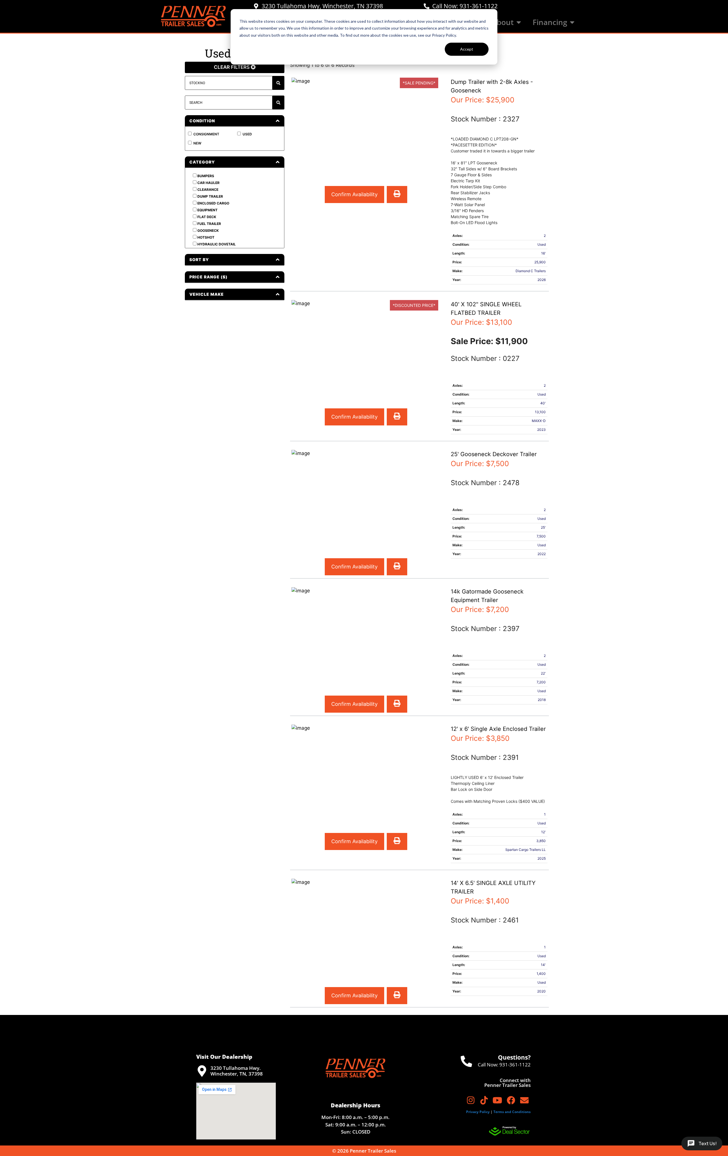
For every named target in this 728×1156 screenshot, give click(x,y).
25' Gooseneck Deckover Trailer (494, 454)
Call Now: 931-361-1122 (465, 6)
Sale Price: (473, 341)
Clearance (207, 189)
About (503, 22)
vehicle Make (206, 294)
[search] (278, 102)
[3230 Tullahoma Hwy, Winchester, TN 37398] (256, 6)
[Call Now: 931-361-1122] (426, 6)
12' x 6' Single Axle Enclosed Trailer (498, 728)
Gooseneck (208, 230)
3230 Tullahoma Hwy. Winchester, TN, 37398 (236, 1071)
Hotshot (205, 237)
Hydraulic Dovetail (216, 244)
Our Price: (482, 100)
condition (202, 120)
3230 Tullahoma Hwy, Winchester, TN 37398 (322, 6)
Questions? (514, 1057)
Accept (466, 49)
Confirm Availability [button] (354, 194)
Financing (550, 22)
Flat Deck (206, 217)
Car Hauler (208, 183)
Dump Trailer (210, 196)
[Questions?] (466, 1061)
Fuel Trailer (209, 224)
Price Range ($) (208, 276)
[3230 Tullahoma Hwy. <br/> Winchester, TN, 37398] (202, 1071)
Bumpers (205, 176)
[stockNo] (278, 83)
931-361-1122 (515, 1064)
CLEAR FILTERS (232, 67)
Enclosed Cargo (213, 203)
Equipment (207, 210)
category (202, 162)
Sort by (199, 259)
